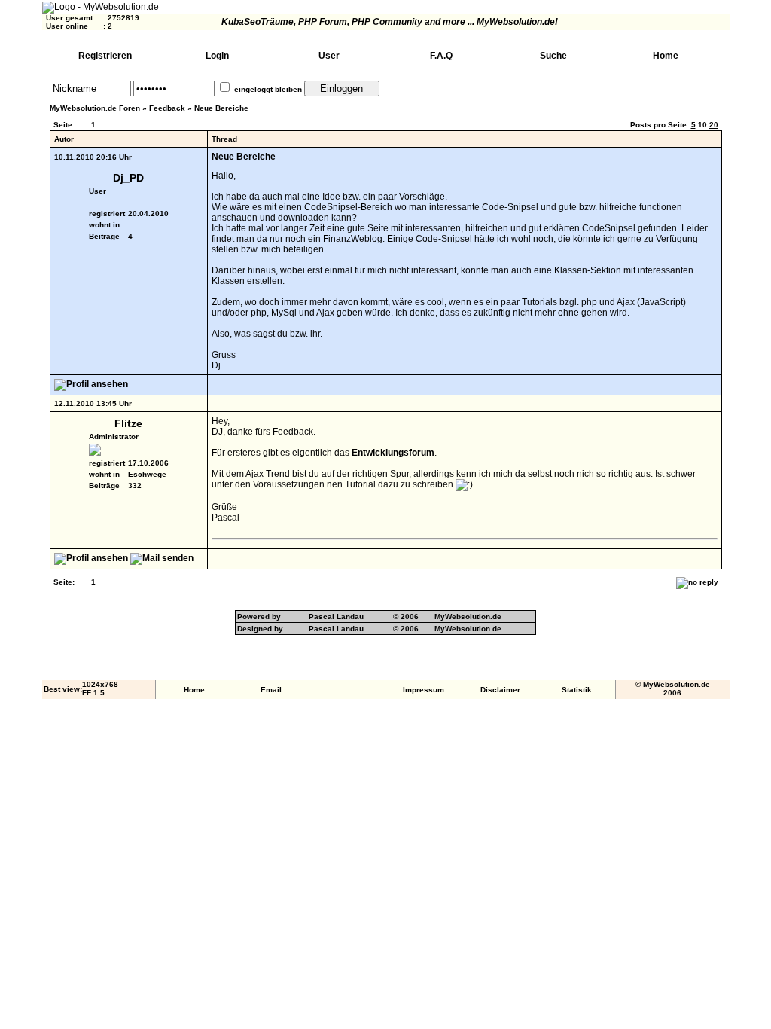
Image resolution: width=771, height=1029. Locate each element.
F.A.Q (441, 55)
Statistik (577, 689)
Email (271, 689)
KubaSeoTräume (257, 22)
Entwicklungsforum (393, 452)
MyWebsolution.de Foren (95, 108)
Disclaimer (500, 689)
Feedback (167, 108)
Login (217, 55)
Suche (553, 55)
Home (665, 55)
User (329, 55)
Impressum (423, 689)
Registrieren (105, 55)
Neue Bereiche (221, 108)
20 (713, 125)
